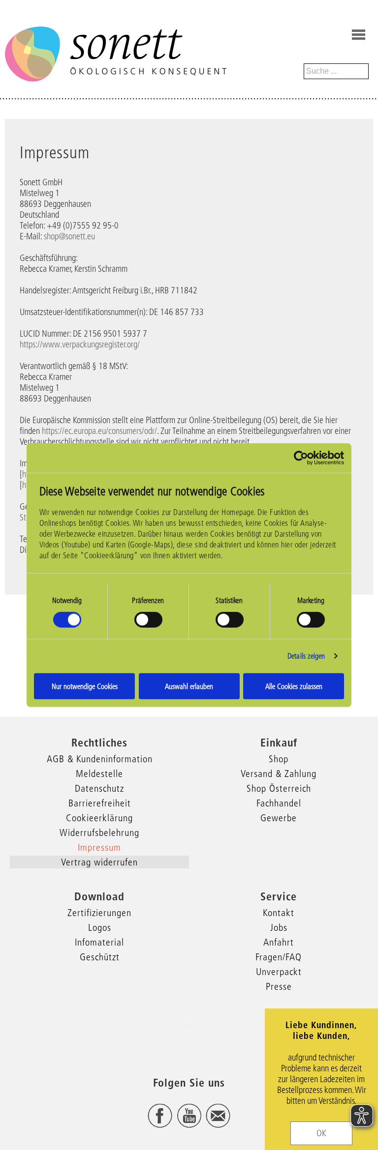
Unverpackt (279, 972)
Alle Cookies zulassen (293, 685)
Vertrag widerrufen (99, 862)
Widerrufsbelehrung (99, 832)
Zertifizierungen (99, 913)
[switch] (148, 620)
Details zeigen (306, 656)
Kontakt (278, 913)
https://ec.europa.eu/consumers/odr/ (99, 431)
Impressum (99, 847)
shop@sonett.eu (69, 236)
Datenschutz (99, 788)
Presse (279, 986)
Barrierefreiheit (99, 803)
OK (321, 1133)
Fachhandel (278, 803)
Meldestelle (99, 773)
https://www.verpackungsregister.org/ (80, 344)
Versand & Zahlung (278, 773)
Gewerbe (278, 818)
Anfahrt (278, 942)
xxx (189, 1026)
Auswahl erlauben (189, 685)
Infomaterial (99, 942)
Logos (99, 927)
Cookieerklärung (99, 818)
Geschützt (100, 957)
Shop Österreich (279, 788)
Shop (278, 759)
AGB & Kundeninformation (100, 759)
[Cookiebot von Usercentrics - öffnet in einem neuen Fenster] (301, 458)
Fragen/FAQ (278, 957)
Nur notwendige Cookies (85, 685)
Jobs (278, 927)
